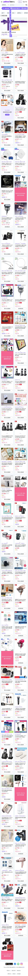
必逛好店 (10, 25)
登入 (20, 1)
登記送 (10, 11)
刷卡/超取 (10, 28)
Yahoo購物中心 (9, 2)
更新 (23, 967)
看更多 (10, 35)
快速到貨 (10, 17)
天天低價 (10, 19)
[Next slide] (12, 45)
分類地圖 (18, 973)
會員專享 (10, 30)
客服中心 (8, 970)
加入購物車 (8, 63)
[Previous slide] (2, 45)
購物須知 (19, 970)
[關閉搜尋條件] (8, 4)
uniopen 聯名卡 (16, 8)
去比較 (7, 114)
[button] (12, 36)
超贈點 (25, 8)
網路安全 (9, 973)
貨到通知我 (7, 226)
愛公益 (10, 33)
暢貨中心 (10, 14)
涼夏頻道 (10, 22)
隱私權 (14, 973)
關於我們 (13, 970)
